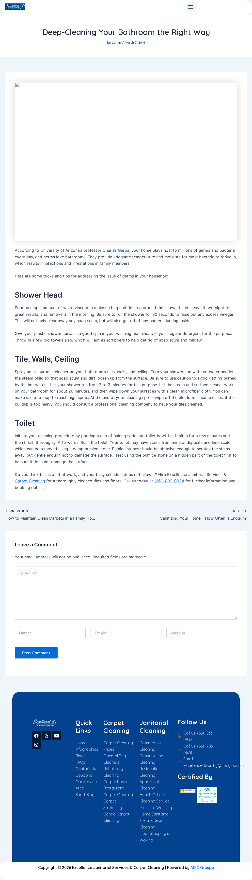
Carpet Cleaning (30, 480)
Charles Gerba (116, 250)
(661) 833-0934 (169, 480)
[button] (191, 6)
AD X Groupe (202, 867)
